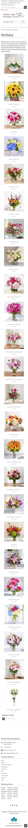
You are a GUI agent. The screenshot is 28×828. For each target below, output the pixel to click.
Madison (14, 544)
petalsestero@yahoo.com (8, 4)
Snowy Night (14, 269)
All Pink (14, 131)
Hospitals (3, 777)
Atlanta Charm (14, 214)
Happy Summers (14, 104)
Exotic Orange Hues (14, 462)
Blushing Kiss (14, 186)
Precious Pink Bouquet (14, 379)
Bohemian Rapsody (14, 407)
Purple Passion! (14, 599)
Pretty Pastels (14, 159)
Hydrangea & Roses (14, 627)
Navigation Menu (8, 22)
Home (2, 29)
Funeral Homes (4, 775)
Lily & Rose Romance (14, 682)
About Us (3, 762)
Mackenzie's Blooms (14, 517)
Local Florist (4, 773)
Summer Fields (14, 572)
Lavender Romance (14, 324)
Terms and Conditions (6, 764)
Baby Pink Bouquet (14, 297)
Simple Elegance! (14, 76)
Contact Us (3, 769)
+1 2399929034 (7, 747)
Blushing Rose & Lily (14, 489)
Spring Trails (14, 242)
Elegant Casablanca (14, 709)
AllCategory (9, 29)
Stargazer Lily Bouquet (14, 352)
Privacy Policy (4, 766)
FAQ (2, 771)
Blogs (2, 780)
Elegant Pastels (14, 654)
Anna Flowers (14, 434)
